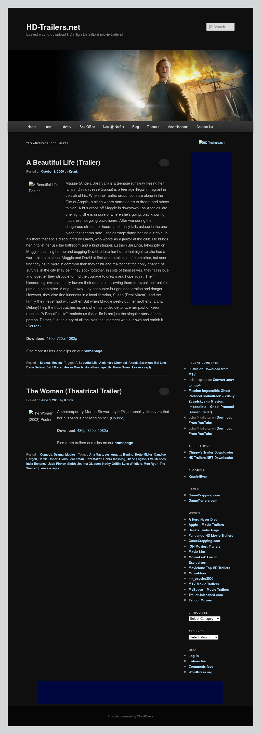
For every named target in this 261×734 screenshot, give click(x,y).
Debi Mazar (54, 367)
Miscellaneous (178, 126)
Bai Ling (160, 362)
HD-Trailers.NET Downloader (211, 457)
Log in (194, 655)
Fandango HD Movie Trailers (211, 535)
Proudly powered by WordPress (130, 716)
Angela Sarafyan (140, 362)
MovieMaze (197, 573)
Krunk (73, 171)
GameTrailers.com (203, 500)
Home (32, 126)
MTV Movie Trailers (204, 583)
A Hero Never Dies (203, 519)
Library (66, 126)
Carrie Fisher (48, 459)
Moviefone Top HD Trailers (209, 567)
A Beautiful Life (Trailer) (63, 162)
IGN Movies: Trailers (204, 546)
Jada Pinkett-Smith (62, 463)
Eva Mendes (157, 459)
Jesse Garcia (74, 367)
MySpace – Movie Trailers (209, 589)
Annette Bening (122, 454)
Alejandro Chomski (113, 362)
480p (50, 338)
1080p (72, 338)
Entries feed (198, 661)
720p (61, 338)
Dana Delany (35, 367)
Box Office (87, 126)
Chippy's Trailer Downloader (211, 452)
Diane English (137, 459)
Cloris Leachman (71, 459)
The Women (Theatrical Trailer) (74, 390)
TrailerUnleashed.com (206, 594)
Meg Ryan (151, 463)
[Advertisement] (211, 228)
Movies (56, 362)
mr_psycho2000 (201, 578)
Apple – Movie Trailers (206, 524)
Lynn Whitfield (132, 463)
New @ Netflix (113, 126)
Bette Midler (143, 454)
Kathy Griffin (111, 463)
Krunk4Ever (198, 476)
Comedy (46, 454)
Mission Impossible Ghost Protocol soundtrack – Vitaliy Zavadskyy (211, 396)
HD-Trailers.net (53, 26)
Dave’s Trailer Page (204, 529)
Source (34, 325)
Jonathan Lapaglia (98, 367)
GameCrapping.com (204, 495)
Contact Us (205, 126)
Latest (49, 126)
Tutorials (153, 126)
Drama (45, 362)
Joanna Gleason (89, 463)
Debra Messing (114, 459)
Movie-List (197, 551)
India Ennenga (36, 463)
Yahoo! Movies (200, 600)
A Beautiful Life (86, 362)
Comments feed (201, 666)
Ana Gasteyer (99, 454)
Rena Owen (121, 367)
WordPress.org (200, 671)
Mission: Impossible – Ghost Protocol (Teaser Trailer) (211, 406)
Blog (135, 126)
